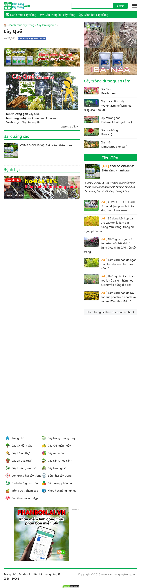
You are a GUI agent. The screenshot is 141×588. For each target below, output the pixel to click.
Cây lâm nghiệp (46, 25)
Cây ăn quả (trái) (21, 460)
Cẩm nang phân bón (60, 483)
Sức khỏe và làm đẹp (24, 498)
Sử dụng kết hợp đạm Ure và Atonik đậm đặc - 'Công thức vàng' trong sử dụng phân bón (109, 225)
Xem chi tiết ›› (70, 126)
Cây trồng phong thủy (61, 438)
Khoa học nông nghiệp (61, 490)
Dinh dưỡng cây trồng (25, 483)
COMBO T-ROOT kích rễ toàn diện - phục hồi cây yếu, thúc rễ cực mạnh (117, 206)
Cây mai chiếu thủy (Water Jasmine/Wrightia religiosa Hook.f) (107, 105)
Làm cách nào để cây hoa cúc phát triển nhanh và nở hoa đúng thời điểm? (118, 297)
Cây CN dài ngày (21, 445)
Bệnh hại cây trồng (96, 14)
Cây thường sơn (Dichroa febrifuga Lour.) (116, 120)
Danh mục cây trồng (23, 14)
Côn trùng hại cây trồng (60, 14)
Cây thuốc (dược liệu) (24, 468)
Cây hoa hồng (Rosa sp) (109, 132)
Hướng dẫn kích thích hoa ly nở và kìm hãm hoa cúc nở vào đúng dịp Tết (117, 280)
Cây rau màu (55, 453)
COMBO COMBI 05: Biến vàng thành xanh (118, 168)
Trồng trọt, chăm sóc (24, 490)
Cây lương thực (21, 453)
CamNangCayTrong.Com (24, 6)
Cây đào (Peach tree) (107, 91)
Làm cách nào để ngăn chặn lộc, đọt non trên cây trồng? (118, 264)
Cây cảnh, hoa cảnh (59, 460)
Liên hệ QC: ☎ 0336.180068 (31, 39)
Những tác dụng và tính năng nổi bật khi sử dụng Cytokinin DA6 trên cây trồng (110, 245)
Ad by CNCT (74, 50)
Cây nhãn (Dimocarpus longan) (113, 144)
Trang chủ (17, 438)
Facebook (25, 574)
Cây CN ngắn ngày (59, 445)
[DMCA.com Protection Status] (70, 586)
